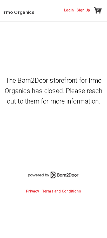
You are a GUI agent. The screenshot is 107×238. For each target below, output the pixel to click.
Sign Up (83, 10)
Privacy (32, 191)
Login (69, 10)
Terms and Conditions (61, 191)
